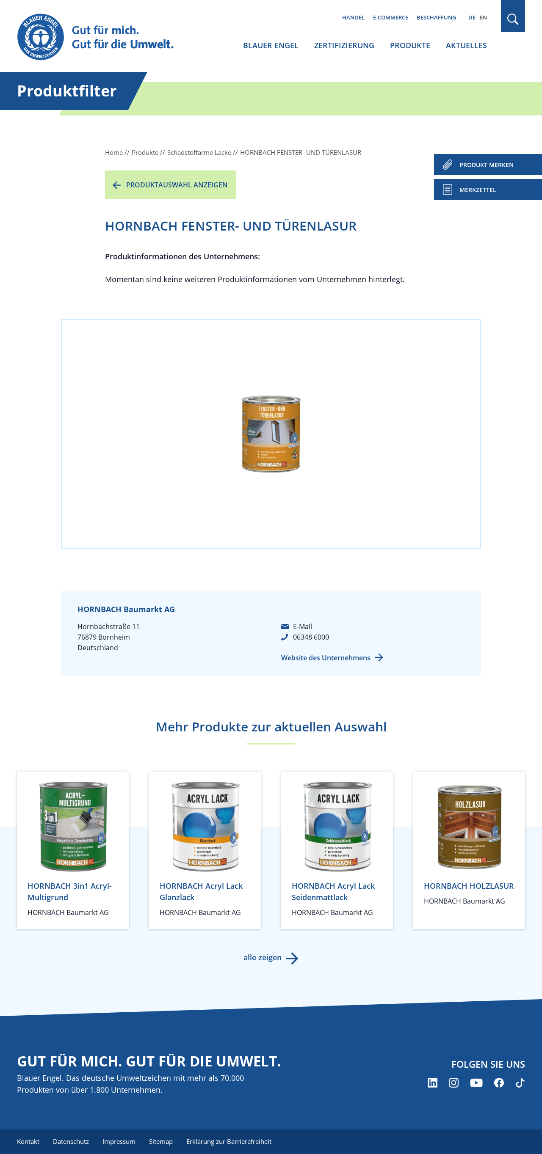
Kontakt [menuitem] (28, 1141)
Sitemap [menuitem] (161, 1141)
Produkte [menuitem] (410, 45)
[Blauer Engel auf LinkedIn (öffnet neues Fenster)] (432, 1083)
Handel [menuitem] (353, 17)
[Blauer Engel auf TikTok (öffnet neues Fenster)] (520, 1083)
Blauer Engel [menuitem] (271, 45)
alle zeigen (262, 957)
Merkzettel (477, 190)
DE (472, 17)
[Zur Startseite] (103, 37)
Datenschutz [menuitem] (71, 1141)
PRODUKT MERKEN (486, 165)
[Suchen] (513, 19)
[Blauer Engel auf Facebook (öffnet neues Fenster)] (499, 1083)
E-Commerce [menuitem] (390, 17)
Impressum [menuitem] (119, 1141)
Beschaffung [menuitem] (436, 17)
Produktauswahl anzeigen (177, 185)
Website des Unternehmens (326, 657)
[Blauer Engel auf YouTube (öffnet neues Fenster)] (476, 1083)
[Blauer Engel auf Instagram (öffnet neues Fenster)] (454, 1083)
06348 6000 (311, 637)
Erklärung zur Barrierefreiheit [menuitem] (228, 1141)
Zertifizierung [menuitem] (344, 45)
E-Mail (302, 626)
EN (483, 17)
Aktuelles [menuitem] (466, 45)
